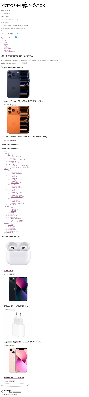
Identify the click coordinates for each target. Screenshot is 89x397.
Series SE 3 (11, 228)
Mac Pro (10, 214)
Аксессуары (7, 48)
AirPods (6, 47)
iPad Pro (10, 164)
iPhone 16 (10, 189)
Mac (5, 45)
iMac (9, 208)
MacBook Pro (11, 217)
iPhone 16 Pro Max (16, 197)
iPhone (6, 40)
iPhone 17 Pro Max (16, 203)
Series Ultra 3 (11, 231)
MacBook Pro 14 (16, 220)
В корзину (13, 105)
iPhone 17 (10, 198)
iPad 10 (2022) (15, 156)
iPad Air (10, 158)
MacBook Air (11, 215)
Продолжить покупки (9, 394)
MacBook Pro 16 (16, 222)
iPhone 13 (10, 170)
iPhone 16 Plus (15, 192)
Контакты (7, 50)
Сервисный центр (9, 51)
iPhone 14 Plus (15, 178)
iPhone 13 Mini (15, 173)
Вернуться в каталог (15, 392)
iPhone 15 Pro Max (16, 187)
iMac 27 (13, 211)
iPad (5, 42)
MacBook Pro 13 (16, 218)
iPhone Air (11, 204)
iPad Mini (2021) (16, 162)
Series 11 (10, 226)
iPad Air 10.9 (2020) (16, 159)
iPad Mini (10, 161)
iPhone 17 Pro (11, 200)
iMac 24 (13, 209)
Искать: (3, 63)
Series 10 (10, 225)
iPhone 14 (10, 175)
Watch (6, 44)
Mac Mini (10, 212)
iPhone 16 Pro (11, 194)
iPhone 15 (10, 180)
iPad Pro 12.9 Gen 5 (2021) (18, 167)
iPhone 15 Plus (15, 183)
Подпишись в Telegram (7, 38)
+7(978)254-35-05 (6, 13)
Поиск (24, 63)
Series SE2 (11, 229)
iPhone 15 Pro (11, 184)
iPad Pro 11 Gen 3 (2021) (18, 166)
